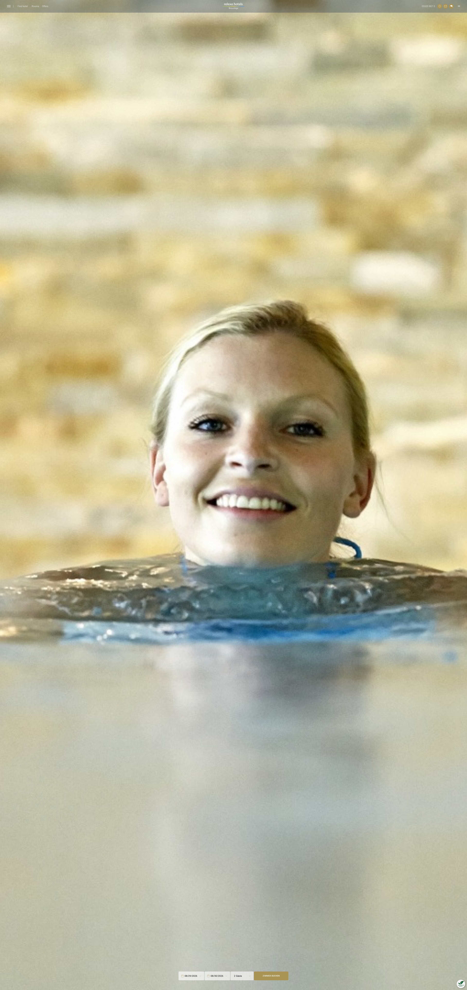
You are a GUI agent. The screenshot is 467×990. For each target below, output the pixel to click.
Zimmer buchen (271, 976)
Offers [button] (45, 6)
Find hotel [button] (23, 6)
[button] (461, 984)
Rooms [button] (35, 6)
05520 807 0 (428, 6)
